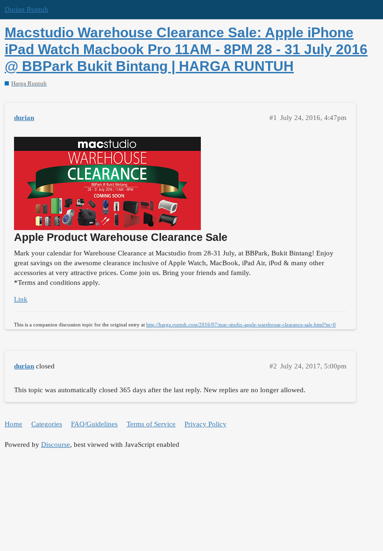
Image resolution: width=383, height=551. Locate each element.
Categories (46, 424)
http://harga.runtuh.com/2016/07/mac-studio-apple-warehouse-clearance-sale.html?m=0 (241, 324)
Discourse (55, 444)
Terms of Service (151, 424)
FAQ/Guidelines (94, 424)
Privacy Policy (205, 424)
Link (21, 299)
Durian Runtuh (26, 9)
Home (13, 424)
